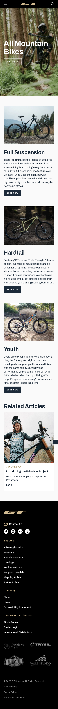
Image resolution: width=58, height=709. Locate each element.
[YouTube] (20, 531)
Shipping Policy (12, 577)
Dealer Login (11, 627)
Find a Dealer (11, 622)
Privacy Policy (10, 687)
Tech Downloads (13, 567)
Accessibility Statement (17, 607)
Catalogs (9, 562)
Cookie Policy (10, 692)
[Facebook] (6, 531)
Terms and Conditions (14, 698)
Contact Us (15, 524)
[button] (55, 442)
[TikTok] (27, 531)
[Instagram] (13, 531)
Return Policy (11, 582)
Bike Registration (13, 547)
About (7, 597)
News (7, 602)
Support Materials (14, 572)
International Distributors (18, 632)
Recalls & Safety (13, 557)
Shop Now (12, 61)
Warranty (9, 552)
